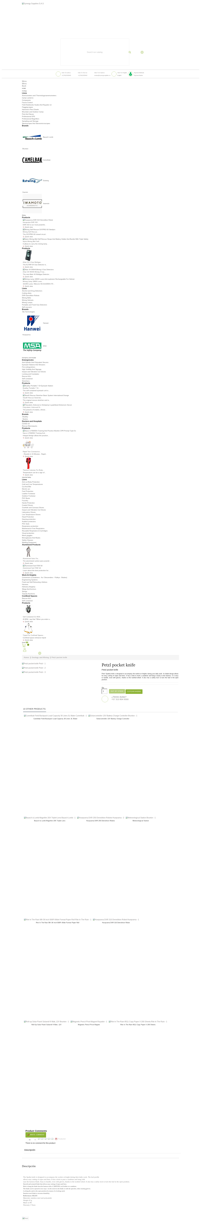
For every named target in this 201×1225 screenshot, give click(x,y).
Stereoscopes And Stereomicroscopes (36, 123)
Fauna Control (27, 102)
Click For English (122, 72)
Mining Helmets (27, 300)
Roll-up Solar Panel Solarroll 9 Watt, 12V (47, 1025)
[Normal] (46, 1139)
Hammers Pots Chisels (30, 109)
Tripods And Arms (28, 594)
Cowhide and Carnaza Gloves (33, 507)
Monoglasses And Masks (31, 538)
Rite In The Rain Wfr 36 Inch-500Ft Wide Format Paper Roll (57, 922)
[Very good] (43, 1139)
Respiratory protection (30, 526)
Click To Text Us (82, 72)
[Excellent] (39, 1139)
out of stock (117, 691)
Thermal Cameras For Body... (33, 470)
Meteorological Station (141, 821)
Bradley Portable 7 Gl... (31, 388)
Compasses (26, 100)
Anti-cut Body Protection (31, 482)
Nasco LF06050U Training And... (34, 433)
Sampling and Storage (30, 121)
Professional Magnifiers (30, 119)
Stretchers (26, 381)
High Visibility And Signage (31, 369)
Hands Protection (28, 503)
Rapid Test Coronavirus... (32, 451)
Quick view (28, 227)
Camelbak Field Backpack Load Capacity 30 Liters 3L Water (55, 719)
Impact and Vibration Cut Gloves (34, 372)
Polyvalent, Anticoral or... (32, 407)
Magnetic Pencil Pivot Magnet (89, 1025)
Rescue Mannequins (29, 426)
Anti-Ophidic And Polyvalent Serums (35, 362)
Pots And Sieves (28, 114)
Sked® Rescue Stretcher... (32, 398)
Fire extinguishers (28, 367)
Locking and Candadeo (30, 374)
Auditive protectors (29, 521)
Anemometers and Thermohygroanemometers (39, 95)
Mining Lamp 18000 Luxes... (33, 281)
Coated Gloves (27, 505)
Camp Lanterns (27, 98)
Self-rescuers (27, 307)
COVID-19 (26, 424)
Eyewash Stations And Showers (33, 365)
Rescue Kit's (26, 376)
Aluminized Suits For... (31, 558)
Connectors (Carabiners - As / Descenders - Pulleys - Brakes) (44, 577)
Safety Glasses (27, 540)
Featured (61, 1139)
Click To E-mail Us (99, 72)
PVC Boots (26, 498)
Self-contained (27, 379)
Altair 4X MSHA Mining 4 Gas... (34, 272)
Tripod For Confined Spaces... (34, 635)
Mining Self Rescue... (31, 232)
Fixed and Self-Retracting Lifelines (34, 582)
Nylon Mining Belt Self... (32, 241)
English (119, 75)
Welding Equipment (29, 542)
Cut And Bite (26, 487)
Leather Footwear (28, 493)
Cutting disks (26, 293)
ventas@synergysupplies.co (102, 75)
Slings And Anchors (29, 589)
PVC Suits (25, 524)
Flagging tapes (27, 107)
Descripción (29, 1150)
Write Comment (35, 1134)
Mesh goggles (27, 535)
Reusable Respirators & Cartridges (35, 531)
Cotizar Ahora (134, 691)
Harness (25, 584)
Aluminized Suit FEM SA (32, 568)
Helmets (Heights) (28, 587)
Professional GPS (28, 116)
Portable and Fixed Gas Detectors (34, 305)
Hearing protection (29, 519)
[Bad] (49, 1139)
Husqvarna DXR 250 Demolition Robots (100, 821)
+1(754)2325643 (66, 75)
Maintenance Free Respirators (33, 528)
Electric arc (26, 489)
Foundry (25, 500)
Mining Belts (26, 298)
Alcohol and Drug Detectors (32, 291)
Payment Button (138, 75)
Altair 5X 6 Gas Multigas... (32, 262)
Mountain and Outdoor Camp (33, 112)
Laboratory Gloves (29, 512)
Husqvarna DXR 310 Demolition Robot (116, 922)
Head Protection (28, 517)
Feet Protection (27, 491)
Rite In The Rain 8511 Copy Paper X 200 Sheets (138, 1025)
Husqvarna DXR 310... (31, 222)
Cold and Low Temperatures (32, 484)
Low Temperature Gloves (31, 514)
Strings (24, 591)
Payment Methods (139, 72)
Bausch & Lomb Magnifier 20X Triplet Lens (49, 821)
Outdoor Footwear (28, 496)
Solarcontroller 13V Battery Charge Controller (112, 719)
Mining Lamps (27, 302)
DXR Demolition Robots (30, 295)
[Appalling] (53, 1139)
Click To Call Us (66, 72)
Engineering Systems (30, 580)
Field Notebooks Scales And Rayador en (37, 105)
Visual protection (28, 533)
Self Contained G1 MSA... (32, 617)
